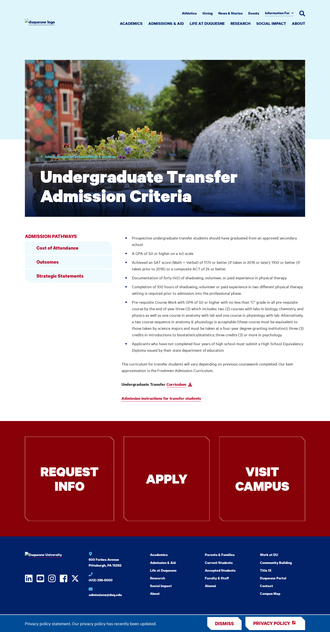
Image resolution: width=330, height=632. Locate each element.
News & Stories (230, 13)
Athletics (189, 13)
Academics (131, 23)
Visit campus (262, 478)
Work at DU (269, 554)
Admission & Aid (163, 562)
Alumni (210, 585)
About (298, 23)
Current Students (219, 562)
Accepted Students (220, 570)
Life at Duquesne (207, 23)
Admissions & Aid (166, 23)
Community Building (276, 562)
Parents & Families (220, 554)
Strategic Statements (60, 276)
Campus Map (270, 593)
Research (240, 23)
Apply (166, 478)
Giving (207, 13)
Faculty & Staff (217, 578)
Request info (69, 478)
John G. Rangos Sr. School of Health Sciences (80, 156)
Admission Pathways (51, 236)
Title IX (266, 570)
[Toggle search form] (302, 13)
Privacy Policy (271, 623)
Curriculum (176, 384)
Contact (266, 585)
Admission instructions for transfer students (161, 398)
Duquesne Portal (273, 578)
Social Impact (271, 23)
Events (253, 13)
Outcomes (47, 262)
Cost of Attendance (57, 248)
